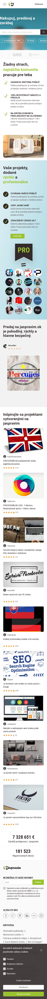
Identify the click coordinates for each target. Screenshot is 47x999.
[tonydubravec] (37, 282)
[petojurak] (19, 310)
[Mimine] (37, 291)
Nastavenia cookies (12, 934)
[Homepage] (17, 4)
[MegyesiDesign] (19, 282)
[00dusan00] (19, 291)
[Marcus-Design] (37, 310)
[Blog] (34, 915)
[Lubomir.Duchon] (9, 272)
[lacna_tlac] (28, 272)
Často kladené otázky (15, 941)
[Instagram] (41, 915)
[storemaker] (19, 301)
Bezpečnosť (35, 938)
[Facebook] (5, 915)
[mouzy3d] (37, 272)
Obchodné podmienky (13, 931)
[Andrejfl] (9, 291)
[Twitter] (12, 915)
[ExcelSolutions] (28, 310)
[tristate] (28, 282)
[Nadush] (9, 310)
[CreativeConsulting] (9, 301)
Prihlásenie (39, 4)
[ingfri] (37, 301)
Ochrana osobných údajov (15, 938)
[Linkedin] (27, 915)
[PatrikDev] (9, 282)
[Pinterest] (20, 915)
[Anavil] (28, 291)
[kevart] (28, 301)
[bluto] (19, 272)
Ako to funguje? (35, 941)
